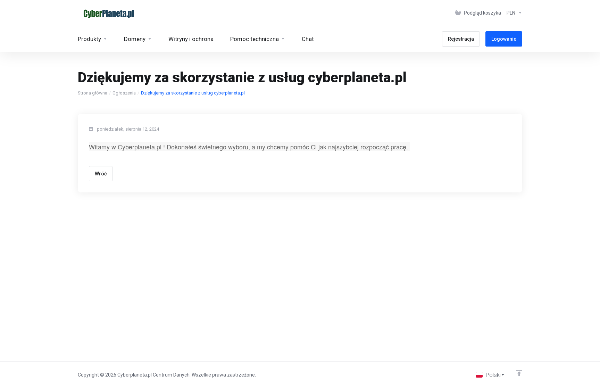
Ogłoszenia (124, 93)
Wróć (101, 173)
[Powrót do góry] (519, 373)
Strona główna (92, 93)
